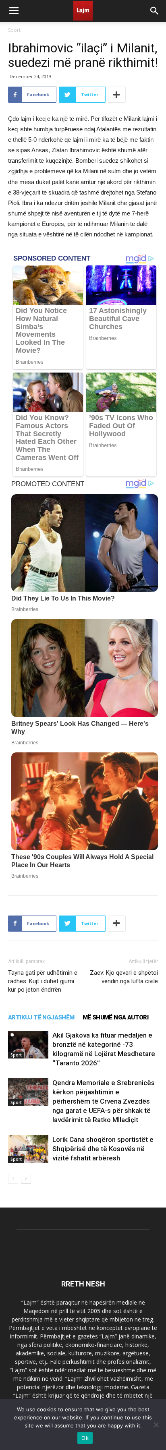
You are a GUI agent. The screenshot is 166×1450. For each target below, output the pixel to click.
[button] (154, 11)
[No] (156, 1425)
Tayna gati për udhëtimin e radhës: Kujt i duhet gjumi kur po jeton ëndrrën (42, 981)
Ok (85, 1438)
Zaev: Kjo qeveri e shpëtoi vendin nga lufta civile (124, 977)
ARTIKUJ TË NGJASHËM (41, 1017)
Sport (14, 30)
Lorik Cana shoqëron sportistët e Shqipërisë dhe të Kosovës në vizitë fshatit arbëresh (103, 1148)
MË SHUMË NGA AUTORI (116, 1017)
